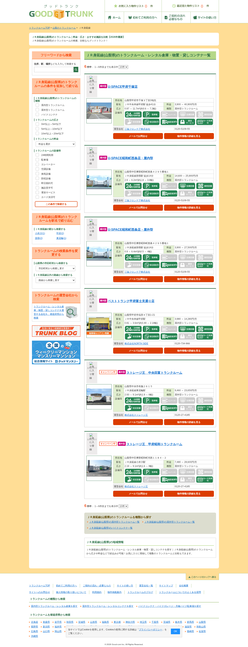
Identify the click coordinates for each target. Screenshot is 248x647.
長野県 (34, 626)
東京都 (117, 622)
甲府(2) (60, 233)
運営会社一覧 (146, 585)
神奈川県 (130, 622)
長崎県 (190, 631)
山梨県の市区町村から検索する (51, 263)
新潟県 (46, 626)
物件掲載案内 (114, 592)
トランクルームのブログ (140, 592)
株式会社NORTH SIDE (136, 343)
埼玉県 (143, 622)
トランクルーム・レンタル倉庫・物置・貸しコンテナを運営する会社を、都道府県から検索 (49, 312)
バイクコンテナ (49, 114)
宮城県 (81, 622)
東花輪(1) (61, 238)
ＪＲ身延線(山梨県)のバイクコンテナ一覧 (111, 528)
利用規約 (97, 592)
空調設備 (46, 169)
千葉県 (155, 622)
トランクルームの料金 (47, 138)
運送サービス (48, 192)
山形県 (93, 622)
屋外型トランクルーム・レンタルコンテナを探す (107, 606)
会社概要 (183, 585)
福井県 (58, 626)
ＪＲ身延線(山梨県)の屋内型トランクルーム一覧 (114, 522)
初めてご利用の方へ (66, 585)
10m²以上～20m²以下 (52, 133)
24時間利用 (47, 155)
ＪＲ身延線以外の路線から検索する (53, 275)
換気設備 (46, 174)
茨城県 (166, 622)
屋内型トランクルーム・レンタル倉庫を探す (54, 606)
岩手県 (58, 622)
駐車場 (44, 159)
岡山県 (58, 631)
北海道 (34, 622)
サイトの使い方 (125, 585)
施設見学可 (47, 187)
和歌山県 (201, 626)
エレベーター (48, 164)
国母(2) (39, 238)
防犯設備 (46, 178)
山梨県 (202, 622)
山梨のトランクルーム (64, 28)
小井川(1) (40, 233)
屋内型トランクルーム (53, 105)
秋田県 (69, 622)
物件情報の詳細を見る (189, 136)
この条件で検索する (56, 204)
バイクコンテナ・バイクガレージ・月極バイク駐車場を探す (169, 606)
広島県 (34, 631)
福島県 (105, 622)
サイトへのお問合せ (39, 592)
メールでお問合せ (138, 136)
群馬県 (190, 622)
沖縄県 (34, 636)
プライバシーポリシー (150, 629)
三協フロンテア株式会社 (137, 129)
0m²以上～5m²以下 (51, 124)
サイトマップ (166, 585)
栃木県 (178, 622)
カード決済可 (48, 197)
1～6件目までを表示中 (107, 67)
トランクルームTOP (39, 28)
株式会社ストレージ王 (136, 415)
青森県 (46, 622)
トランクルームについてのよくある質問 (180, 592)
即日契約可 (47, 183)
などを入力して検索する (55, 64)
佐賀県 (202, 631)
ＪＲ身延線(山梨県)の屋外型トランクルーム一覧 (169, 522)
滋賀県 (188, 626)
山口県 (46, 631)
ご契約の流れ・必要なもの (97, 585)
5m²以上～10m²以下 (51, 129)
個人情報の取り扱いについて (71, 592)
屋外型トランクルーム (53, 110)
